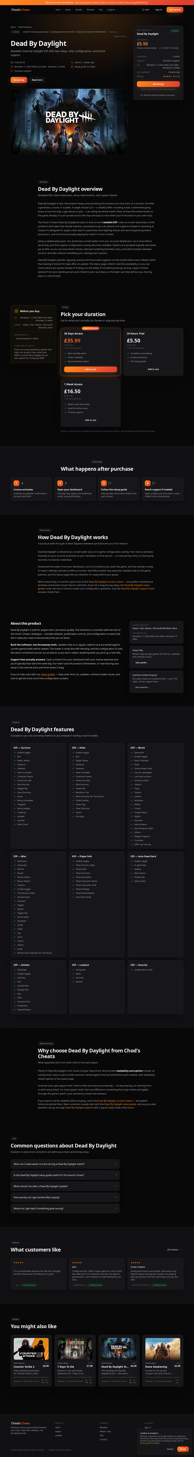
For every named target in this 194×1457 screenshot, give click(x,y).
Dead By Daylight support (79, 1107)
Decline (170, 1449)
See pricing (18, 80)
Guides (79, 9)
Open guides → (142, 662)
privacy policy (145, 1443)
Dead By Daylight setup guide (120, 1104)
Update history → (121, 36)
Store (58, 9)
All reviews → (174, 1249)
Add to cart (90, 369)
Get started (175, 9)
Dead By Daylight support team (138, 588)
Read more (37, 80)
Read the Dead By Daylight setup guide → (160, 95)
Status (68, 9)
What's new (105, 1431)
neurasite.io (66, 1450)
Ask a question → (142, 687)
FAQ (101, 9)
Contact (103, 1439)
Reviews (90, 9)
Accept (183, 1449)
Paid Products (25, 27)
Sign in (158, 9)
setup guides (48, 674)
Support (111, 9)
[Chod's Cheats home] (20, 10)
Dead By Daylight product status (106, 581)
